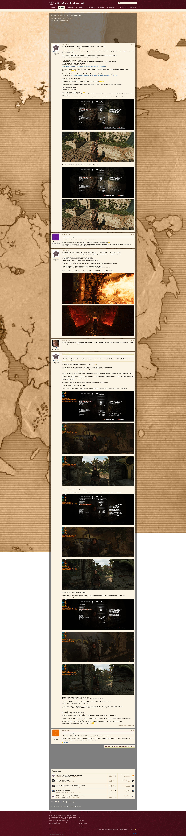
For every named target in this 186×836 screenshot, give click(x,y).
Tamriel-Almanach (83, 823)
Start (131, 829)
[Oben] (134, 829)
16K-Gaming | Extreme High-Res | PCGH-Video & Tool (70, 796)
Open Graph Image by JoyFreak (56, 834)
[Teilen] (132, 44)
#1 (133, 44)
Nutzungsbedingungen (107, 829)
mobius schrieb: (66, 356)
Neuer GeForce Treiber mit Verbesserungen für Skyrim (70, 785)
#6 (133, 730)
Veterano (58, 792)
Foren (80, 817)
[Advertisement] (93, 33)
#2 (133, 234)
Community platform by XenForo (63, 832)
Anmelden (111, 815)
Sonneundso (127, 776)
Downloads (81, 820)
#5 (133, 353)
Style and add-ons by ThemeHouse (86, 832)
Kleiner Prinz (55, 20)
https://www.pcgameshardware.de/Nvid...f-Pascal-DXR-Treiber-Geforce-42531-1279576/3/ (94, 75)
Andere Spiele (75, 776)
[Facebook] (133, 833)
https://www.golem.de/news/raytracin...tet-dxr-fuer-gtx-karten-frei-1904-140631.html (84, 66)
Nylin (57, 781)
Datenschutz (116, 829)
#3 (133, 250)
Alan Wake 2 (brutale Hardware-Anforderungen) (69, 775)
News (80, 815)
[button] (57, 7)
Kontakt (81, 826)
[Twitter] (136, 833)
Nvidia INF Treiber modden (63, 780)
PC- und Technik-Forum (70, 781)
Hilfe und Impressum (124, 829)
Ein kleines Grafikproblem (63, 790)
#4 (133, 340)
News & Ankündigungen (75, 787)
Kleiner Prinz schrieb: (68, 237)
